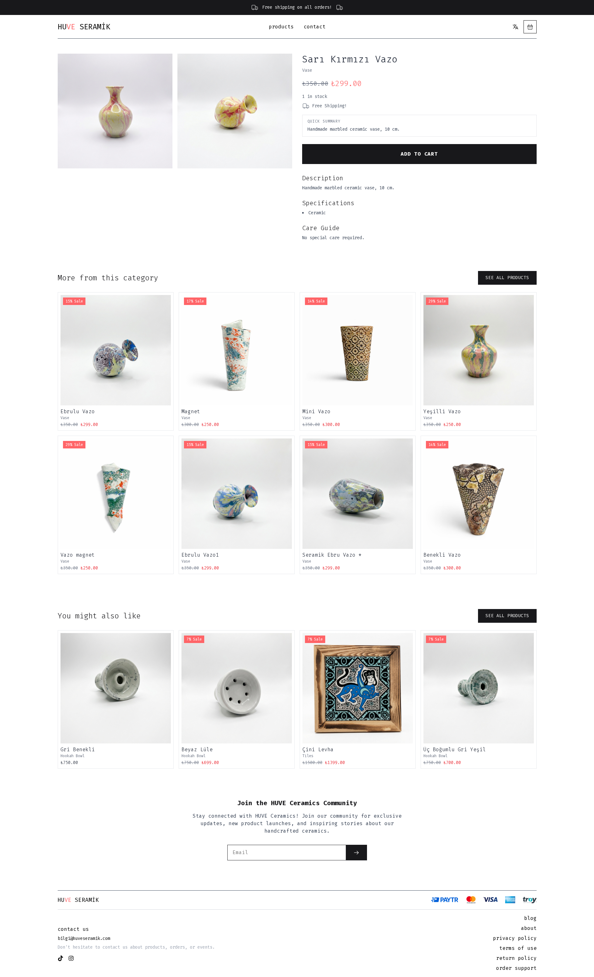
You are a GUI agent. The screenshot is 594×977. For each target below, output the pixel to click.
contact (315, 26)
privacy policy (515, 938)
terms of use (518, 948)
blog (530, 918)
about (529, 928)
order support (516, 968)
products (281, 26)
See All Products (507, 278)
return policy (516, 958)
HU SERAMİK (84, 27)
